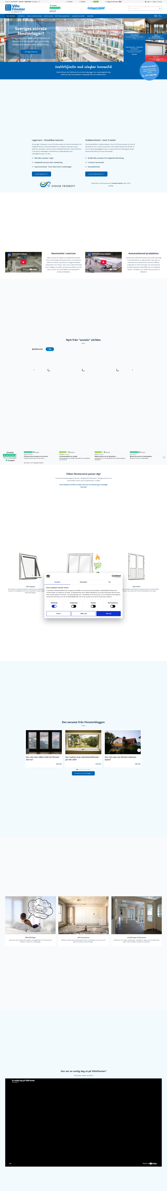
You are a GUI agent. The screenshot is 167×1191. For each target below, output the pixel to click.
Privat (154, 1)
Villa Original (30, 587)
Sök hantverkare (83, 937)
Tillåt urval (83, 613)
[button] (159, 8)
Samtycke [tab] (57, 582)
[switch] (73, 606)
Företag (159, 1)
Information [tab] (83, 582)
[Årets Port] (156, 51)
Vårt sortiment (11, 16)
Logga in (149, 1)
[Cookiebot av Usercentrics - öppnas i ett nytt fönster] (113, 576)
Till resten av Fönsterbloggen (82, 773)
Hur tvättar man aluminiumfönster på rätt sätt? (82, 758)
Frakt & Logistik (48, 16)
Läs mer (31, 52)
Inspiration (21, 16)
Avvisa (58, 613)
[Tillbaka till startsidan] (15, 7)
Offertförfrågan (30, 937)
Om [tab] (109, 582)
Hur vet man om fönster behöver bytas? (120, 758)
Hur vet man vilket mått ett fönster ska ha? (42, 758)
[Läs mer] (62, 40)
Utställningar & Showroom (136, 937)
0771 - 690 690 (19, 1)
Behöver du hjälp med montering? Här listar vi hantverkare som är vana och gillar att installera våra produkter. (83, 941)
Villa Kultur (137, 587)
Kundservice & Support (78, 16)
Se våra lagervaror (40, 174)
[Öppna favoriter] (155, 16)
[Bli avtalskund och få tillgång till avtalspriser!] (96, 9)
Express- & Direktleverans (34, 16)
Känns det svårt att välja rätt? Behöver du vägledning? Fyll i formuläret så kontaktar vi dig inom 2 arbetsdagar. (30, 941)
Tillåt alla (108, 613)
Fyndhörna (90, 16)
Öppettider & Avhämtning (62, 16)
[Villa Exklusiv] (134, 29)
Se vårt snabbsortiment (95, 174)
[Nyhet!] (156, 29)
